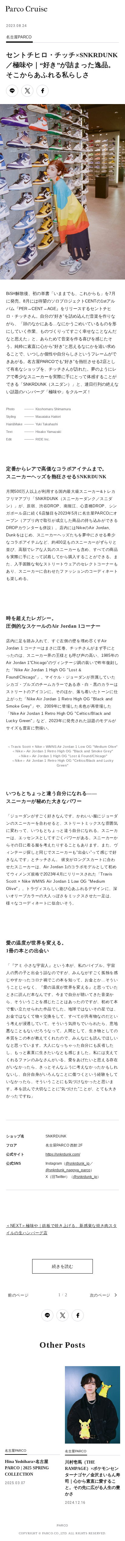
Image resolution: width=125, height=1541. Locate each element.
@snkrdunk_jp (78, 1163)
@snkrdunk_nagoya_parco (68, 1170)
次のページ (100, 1295)
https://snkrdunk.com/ (63, 1154)
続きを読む (62, 1266)
